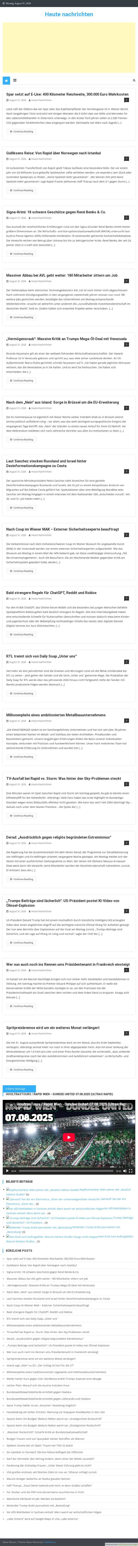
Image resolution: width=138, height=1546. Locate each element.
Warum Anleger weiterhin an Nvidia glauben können (38, 1479)
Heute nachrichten (69, 14)
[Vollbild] (130, 1171)
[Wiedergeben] (7, 1171)
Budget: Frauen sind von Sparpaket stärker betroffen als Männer (46, 1439)
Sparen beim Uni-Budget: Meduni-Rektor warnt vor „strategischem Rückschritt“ (54, 1418)
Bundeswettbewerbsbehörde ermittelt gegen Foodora (39, 1392)
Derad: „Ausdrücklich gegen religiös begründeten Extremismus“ (58, 837)
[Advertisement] (69, 47)
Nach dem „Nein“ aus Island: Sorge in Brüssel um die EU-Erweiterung (62, 402)
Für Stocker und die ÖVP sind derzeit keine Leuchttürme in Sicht (45, 1492)
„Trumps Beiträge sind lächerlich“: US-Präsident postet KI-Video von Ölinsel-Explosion (58, 1345)
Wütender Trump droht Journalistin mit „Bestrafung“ (38, 1505)
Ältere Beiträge (16, 1088)
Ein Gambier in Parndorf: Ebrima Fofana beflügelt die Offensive (45, 1452)
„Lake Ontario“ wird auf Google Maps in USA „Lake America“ (42, 1519)
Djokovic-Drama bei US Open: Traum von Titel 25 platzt (40, 1445)
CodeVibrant (49, 1542)
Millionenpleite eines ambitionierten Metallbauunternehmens (56, 715)
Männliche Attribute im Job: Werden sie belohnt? (36, 1499)
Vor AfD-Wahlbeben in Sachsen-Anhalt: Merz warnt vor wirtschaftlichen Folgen (54, 1512)
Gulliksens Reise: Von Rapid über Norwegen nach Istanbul (53, 153)
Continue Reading (23, 131)
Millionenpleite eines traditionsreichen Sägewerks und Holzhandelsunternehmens (56, 1372)
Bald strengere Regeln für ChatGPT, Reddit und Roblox (51, 593)
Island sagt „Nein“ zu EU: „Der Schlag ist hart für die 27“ (40, 1365)
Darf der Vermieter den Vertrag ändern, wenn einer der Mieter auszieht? (50, 1459)
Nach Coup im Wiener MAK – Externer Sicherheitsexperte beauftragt (62, 529)
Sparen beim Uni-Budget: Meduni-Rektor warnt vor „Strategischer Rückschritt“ (54, 1425)
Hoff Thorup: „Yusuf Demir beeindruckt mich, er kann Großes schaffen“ (49, 1485)
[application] (69, 1137)
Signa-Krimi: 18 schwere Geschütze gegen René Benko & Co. (56, 212)
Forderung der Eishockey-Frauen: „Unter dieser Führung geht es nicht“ (49, 1465)
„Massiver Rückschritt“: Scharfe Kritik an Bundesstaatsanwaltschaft (47, 1432)
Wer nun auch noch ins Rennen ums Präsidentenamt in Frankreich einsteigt (68, 964)
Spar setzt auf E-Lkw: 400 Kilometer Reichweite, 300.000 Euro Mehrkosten (67, 94)
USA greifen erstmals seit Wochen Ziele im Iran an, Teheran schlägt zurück (51, 1472)
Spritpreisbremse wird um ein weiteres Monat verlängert (53, 1028)
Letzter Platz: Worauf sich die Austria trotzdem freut (38, 1385)
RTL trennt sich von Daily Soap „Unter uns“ (41, 656)
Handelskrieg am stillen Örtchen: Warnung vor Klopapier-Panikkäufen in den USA (56, 1412)
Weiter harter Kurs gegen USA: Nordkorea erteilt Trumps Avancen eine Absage (54, 1378)
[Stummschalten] (125, 1171)
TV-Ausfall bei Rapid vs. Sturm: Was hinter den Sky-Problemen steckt (63, 778)
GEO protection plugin (128, 1544)
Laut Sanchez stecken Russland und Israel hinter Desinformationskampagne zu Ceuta (58, 1298)
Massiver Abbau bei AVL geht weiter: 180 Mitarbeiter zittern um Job (62, 275)
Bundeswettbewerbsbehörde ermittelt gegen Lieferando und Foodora (49, 1398)
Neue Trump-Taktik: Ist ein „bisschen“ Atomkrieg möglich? (41, 1405)
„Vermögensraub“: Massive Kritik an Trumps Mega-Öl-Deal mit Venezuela (66, 339)
